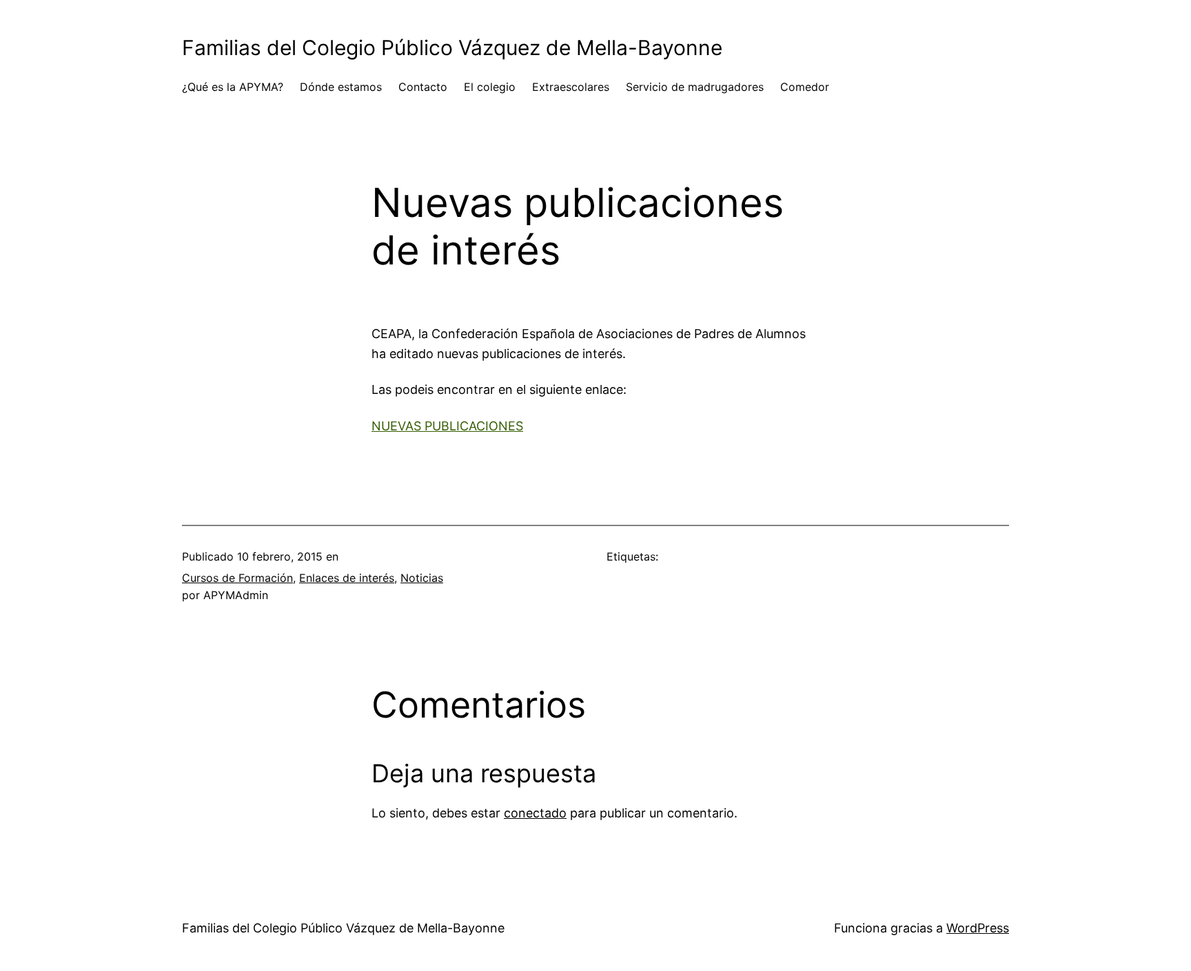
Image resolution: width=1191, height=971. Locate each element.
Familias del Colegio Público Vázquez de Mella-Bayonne (452, 47)
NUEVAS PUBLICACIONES (447, 426)
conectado (535, 813)
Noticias (421, 578)
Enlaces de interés (346, 578)
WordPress (977, 928)
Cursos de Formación (237, 578)
